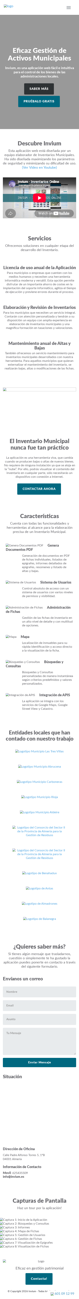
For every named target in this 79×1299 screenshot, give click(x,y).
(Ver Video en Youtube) (39, 167)
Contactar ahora (39, 488)
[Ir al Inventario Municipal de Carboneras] (39, 781)
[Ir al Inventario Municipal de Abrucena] (40, 766)
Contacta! (39, 1278)
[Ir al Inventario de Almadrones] (39, 903)
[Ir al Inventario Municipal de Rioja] (39, 796)
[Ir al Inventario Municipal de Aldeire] (39, 812)
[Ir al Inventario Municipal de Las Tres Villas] (39, 751)
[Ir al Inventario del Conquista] (39, 854)
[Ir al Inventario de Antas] (39, 888)
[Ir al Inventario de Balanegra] (40, 918)
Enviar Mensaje (39, 1062)
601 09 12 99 (64, 1294)
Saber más (39, 88)
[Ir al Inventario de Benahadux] (39, 873)
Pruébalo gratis (39, 101)
